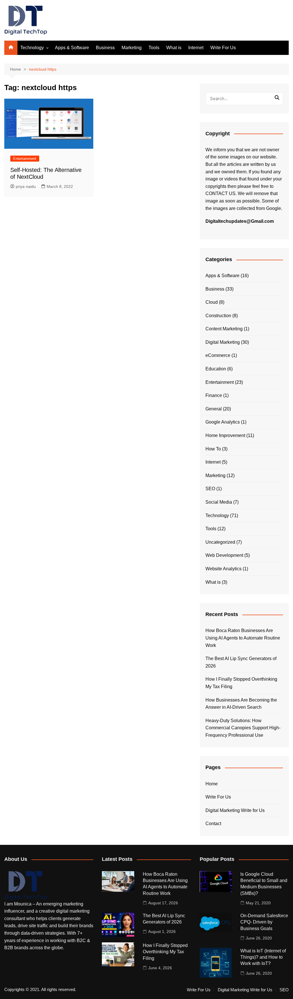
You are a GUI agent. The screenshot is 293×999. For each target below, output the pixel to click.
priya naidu (26, 186)
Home (211, 783)
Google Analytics (222, 422)
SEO (210, 488)
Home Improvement (225, 435)
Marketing (132, 47)
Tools (154, 47)
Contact (213, 823)
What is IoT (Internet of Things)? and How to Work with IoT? (263, 957)
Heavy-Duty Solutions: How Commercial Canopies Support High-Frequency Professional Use (242, 728)
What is (173, 47)
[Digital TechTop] (25, 885)
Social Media (218, 502)
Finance (213, 395)
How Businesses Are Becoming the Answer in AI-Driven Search (241, 704)
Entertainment (24, 158)
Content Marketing (224, 328)
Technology (32, 47)
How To (213, 448)
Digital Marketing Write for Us (235, 810)
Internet (195, 47)
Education (215, 368)
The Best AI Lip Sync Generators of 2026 (240, 662)
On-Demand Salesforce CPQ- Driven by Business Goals (264, 922)
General (213, 408)
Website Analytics (223, 568)
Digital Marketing (222, 342)
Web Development (224, 555)
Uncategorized (220, 542)
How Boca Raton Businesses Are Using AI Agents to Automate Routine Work (242, 638)
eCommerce (217, 355)
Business (105, 47)
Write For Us (223, 47)
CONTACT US (220, 193)
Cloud (211, 302)
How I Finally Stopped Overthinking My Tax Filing (241, 683)
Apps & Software (72, 47)
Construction (218, 315)
